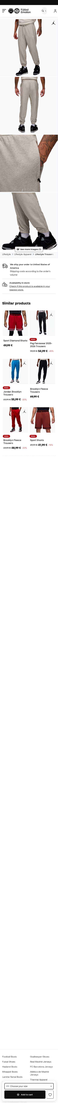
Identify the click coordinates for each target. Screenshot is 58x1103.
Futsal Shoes (8, 1061)
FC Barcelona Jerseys (41, 1066)
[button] (29, 286)
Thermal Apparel (38, 1079)
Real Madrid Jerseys (40, 1061)
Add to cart (26, 1094)
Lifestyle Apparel (22, 254)
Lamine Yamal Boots (12, 1077)
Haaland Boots (9, 1066)
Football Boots (9, 1056)
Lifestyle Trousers (44, 254)
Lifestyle (6, 254)
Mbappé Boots (10, 1071)
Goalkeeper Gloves (39, 1056)
